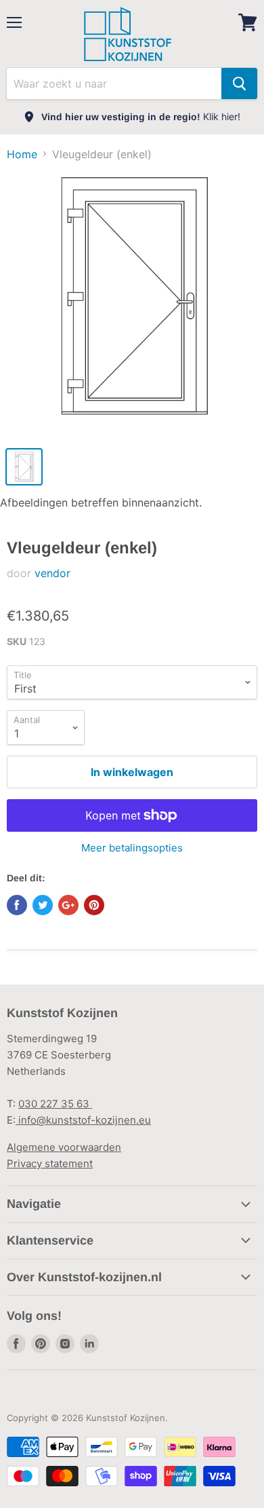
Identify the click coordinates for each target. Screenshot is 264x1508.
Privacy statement (50, 1163)
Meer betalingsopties (132, 847)
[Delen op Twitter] (42, 905)
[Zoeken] (239, 83)
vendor (52, 573)
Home (22, 154)
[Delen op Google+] (68, 905)
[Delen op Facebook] (17, 905)
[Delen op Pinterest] (94, 905)
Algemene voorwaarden (64, 1147)
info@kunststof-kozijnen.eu (83, 1120)
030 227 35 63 (55, 1103)
